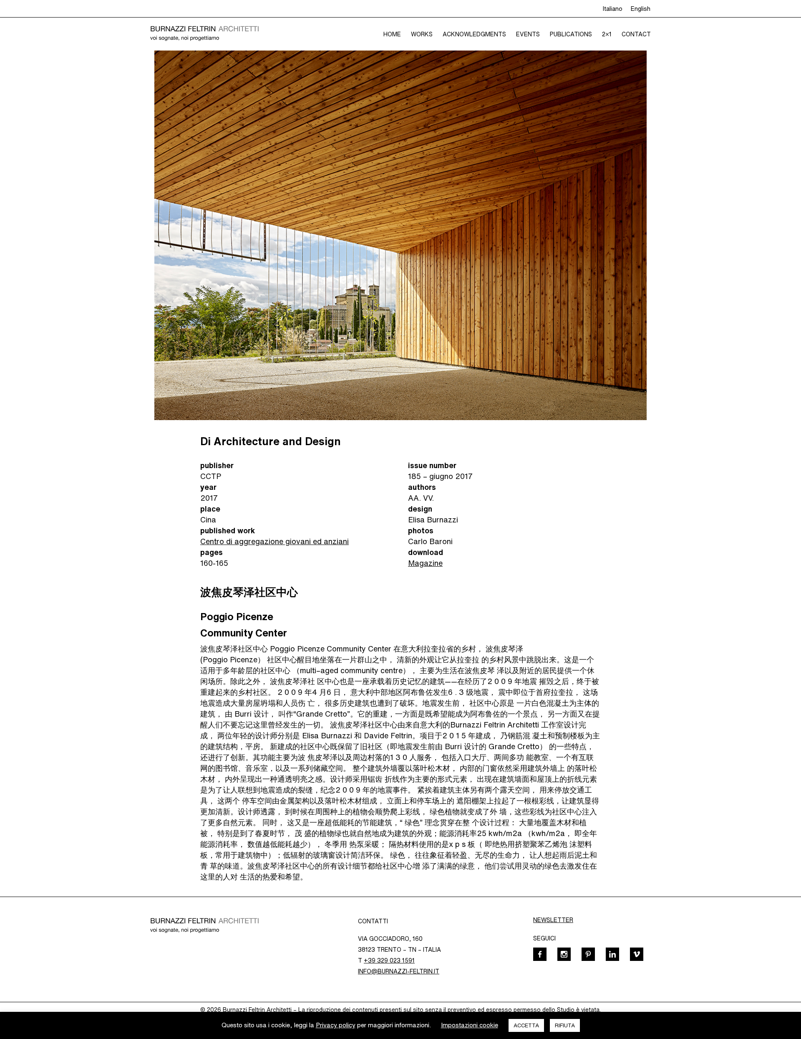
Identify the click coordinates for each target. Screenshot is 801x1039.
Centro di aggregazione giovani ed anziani (274, 541)
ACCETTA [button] (526, 1025)
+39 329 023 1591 (389, 960)
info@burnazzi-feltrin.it (398, 971)
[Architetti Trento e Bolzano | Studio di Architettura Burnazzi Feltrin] (204, 34)
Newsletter (553, 920)
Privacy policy (335, 1025)
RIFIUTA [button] (565, 1025)
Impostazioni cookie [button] (469, 1025)
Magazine (425, 563)
